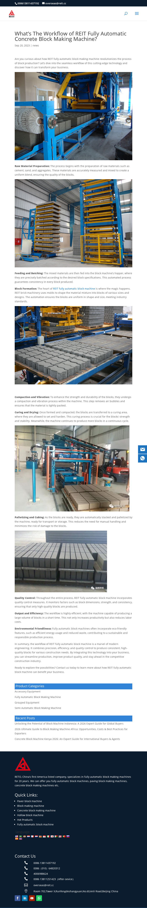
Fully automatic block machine (35, 824)
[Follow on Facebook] (17, 898)
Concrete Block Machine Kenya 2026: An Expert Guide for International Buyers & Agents (67, 739)
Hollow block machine (30, 815)
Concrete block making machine (36, 810)
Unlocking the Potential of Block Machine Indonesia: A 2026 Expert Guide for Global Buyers (69, 723)
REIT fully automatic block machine (74, 288)
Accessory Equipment (28, 691)
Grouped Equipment (27, 702)
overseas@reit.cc (44, 885)
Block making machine (30, 805)
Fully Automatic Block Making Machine (38, 697)
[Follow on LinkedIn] (25, 898)
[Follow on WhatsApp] (39, 898)
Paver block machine (29, 801)
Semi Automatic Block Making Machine (38, 708)
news (36, 45)
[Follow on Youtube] (32, 898)
